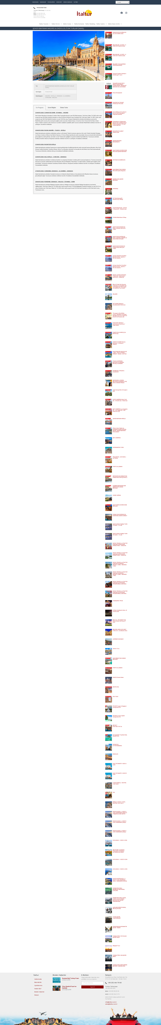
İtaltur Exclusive (79, 24)
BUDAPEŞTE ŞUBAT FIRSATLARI (118, 131)
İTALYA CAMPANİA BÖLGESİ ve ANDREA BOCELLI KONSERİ (118, 362)
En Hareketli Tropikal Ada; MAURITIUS (120, 735)
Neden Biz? (59, 2)
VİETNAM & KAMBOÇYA (119, 160)
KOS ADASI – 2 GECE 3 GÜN (120, 859)
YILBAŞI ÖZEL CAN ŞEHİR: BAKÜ (119, 956)
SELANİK (115, 294)
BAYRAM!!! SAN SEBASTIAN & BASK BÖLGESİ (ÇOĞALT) (120, 476)
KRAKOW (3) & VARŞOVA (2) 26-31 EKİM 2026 (119, 33)
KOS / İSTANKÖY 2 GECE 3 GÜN (120, 774)
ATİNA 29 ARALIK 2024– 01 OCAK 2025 (120, 611)
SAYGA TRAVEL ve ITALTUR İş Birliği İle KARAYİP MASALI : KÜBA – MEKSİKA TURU (120, 564)
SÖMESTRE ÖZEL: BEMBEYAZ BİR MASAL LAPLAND (119, 889)
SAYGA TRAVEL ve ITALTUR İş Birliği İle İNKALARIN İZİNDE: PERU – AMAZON (120, 544)
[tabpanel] (69, 152)
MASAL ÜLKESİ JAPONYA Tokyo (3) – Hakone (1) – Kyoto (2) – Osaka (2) (119, 276)
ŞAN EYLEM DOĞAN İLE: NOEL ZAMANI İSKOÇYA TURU (119, 228)
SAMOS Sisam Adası (118, 677)
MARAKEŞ (115, 188)
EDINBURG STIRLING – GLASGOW (119, 371)
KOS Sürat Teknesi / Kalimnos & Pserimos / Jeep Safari (119, 324)
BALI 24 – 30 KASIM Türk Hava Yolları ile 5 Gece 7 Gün (119, 621)
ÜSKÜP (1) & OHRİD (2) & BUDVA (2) (119, 333)
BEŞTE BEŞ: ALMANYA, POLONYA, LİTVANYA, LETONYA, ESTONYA (119, 851)
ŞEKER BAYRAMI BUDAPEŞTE (117, 141)
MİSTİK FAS (116, 687)
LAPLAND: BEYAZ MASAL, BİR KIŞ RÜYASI (119, 908)
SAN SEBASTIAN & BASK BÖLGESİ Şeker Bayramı (119, 170)
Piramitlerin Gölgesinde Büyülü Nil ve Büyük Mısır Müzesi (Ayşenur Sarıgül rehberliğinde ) (120, 123)
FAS (114, 792)
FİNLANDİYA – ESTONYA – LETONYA (119, 457)
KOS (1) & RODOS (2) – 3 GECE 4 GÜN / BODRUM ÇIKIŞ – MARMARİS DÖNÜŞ (120, 880)
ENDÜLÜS (115, 754)
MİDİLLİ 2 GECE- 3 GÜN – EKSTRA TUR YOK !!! (119, 802)
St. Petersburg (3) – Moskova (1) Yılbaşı (118, 199)
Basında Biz (43, 2)
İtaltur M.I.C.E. (56, 24)
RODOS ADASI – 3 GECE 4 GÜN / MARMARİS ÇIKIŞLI (119, 831)
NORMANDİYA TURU (118, 447)
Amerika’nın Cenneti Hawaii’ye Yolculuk (118, 103)
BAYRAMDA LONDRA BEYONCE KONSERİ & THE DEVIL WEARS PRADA (120, 381)
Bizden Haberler (67, 2)
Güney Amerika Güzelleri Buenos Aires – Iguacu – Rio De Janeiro (119, 257)
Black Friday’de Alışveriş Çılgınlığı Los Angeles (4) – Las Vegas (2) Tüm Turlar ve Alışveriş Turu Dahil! (120, 286)
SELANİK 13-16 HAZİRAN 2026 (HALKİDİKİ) (119, 64)
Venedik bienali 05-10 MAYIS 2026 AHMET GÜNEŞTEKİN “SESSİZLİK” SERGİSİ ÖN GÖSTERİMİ (120, 85)
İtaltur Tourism (43, 24)
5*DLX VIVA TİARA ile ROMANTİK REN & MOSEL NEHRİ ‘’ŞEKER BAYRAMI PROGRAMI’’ (119, 430)
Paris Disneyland (117, 92)
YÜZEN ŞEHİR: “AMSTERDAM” (117, 917)
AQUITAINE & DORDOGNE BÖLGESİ (120, 505)
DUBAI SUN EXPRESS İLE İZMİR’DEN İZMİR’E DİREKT (120, 515)
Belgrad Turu (116, 945)
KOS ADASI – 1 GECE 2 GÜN (120, 840)
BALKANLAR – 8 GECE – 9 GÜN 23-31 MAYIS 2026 (119, 45)
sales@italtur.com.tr (111, 1004)
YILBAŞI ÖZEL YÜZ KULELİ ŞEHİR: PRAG (120, 936)
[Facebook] (121, 13)
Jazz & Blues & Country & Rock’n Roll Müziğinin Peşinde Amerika (119, 113)
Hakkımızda (35, 2)
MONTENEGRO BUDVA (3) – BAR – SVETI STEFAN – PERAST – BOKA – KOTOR (120, 353)
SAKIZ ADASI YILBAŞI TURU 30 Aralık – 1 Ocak (120, 534)
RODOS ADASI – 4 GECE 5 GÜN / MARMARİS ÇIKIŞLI (119, 821)
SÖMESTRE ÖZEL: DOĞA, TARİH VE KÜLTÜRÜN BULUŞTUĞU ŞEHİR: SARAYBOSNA (119, 899)
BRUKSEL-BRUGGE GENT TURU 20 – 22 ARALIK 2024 (120, 630)
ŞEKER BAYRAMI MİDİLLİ (119, 418)
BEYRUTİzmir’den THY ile (117, 726)
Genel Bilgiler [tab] (52, 107)
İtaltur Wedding (90, 24)
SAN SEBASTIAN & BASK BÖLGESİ (119, 659)
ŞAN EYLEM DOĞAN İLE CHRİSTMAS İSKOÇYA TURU (119, 247)
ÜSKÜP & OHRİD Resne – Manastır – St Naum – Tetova (119, 343)
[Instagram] (126, 13)
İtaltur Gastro (101, 24)
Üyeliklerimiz (51, 2)
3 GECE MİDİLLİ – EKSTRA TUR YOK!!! (119, 783)
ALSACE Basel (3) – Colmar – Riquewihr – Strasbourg (120, 208)
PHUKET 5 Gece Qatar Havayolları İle (119, 716)
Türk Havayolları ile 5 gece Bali (120, 390)
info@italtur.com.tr (111, 1002)
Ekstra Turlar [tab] (64, 107)
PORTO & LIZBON (117, 466)
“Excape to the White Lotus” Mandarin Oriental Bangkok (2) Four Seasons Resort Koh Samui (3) (120, 315)
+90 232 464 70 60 (115, 982)
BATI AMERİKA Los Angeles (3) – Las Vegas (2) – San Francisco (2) (120, 410)
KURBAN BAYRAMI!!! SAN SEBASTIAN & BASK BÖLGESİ (119, 487)
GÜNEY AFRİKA (117, 495)
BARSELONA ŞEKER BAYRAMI (118, 179)
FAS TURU (115, 696)
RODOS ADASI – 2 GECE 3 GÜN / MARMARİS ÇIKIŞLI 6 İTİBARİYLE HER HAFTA (120, 813)
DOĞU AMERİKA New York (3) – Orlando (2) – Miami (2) (120, 400)
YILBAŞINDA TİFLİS (118, 600)
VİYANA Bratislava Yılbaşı (119, 217)
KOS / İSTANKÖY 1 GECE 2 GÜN (119, 764)
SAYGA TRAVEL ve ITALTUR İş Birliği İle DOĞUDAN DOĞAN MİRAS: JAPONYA (120, 583)
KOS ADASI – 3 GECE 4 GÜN (120, 869)
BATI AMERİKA (117, 437)
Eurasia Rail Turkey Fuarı (70, 978)
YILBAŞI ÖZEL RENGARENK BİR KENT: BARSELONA (120, 965)
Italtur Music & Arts (114, 24)
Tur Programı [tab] (39, 107)
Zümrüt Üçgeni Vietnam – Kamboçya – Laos (120, 74)
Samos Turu (116, 648)
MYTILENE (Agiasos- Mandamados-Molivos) (119, 304)
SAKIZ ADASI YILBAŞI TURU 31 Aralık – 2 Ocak (120, 524)
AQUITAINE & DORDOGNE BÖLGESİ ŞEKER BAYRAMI (120, 151)
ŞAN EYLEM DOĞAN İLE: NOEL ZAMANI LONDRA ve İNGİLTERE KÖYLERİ (120, 238)
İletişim (76, 2)
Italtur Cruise (67, 24)
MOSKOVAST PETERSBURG (117, 745)
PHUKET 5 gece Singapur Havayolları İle (120, 706)
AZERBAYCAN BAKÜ (118, 639)
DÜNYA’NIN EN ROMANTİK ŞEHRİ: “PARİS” (120, 927)
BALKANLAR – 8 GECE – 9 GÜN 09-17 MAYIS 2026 (119, 55)
